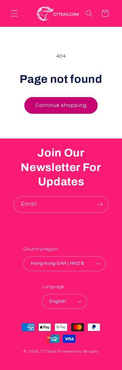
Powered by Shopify (77, 351)
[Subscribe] (100, 204)
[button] (14, 13)
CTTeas (48, 351)
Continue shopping (61, 105)
